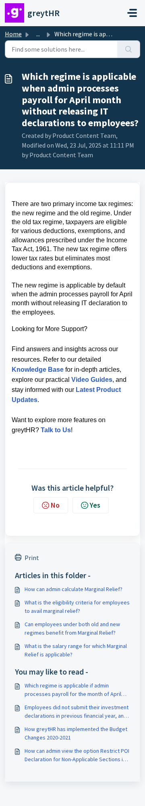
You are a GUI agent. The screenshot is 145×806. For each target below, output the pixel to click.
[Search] (128, 49)
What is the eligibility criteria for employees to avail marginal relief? (77, 606)
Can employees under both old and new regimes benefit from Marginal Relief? (72, 628)
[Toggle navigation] (132, 13)
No (55, 505)
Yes (95, 505)
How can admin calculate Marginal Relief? (73, 589)
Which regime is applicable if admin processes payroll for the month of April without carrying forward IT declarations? (74, 690)
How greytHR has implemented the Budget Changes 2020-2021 (76, 733)
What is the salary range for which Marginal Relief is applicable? (76, 650)
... (38, 34)
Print (32, 558)
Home (13, 34)
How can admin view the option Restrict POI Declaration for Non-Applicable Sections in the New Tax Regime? (77, 755)
